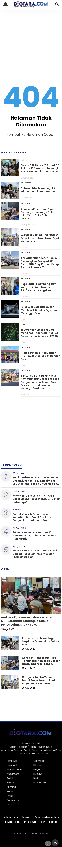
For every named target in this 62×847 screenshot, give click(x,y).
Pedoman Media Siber (47, 817)
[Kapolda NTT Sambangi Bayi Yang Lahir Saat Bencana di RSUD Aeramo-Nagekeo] (10, 293)
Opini (10, 804)
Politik (10, 778)
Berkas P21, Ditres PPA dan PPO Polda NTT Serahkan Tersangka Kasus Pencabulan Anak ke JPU (40, 168)
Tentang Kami (10, 817)
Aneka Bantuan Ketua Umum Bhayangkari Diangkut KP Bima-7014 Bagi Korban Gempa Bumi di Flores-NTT (40, 262)
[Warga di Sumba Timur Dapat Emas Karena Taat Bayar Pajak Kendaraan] (10, 244)
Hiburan (38, 765)
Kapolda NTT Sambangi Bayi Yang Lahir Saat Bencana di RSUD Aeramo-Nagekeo (38, 287)
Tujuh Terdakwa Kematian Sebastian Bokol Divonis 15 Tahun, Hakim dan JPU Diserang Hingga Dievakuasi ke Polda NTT (36, 482)
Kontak (53, 822)
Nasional (12, 765)
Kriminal (11, 787)
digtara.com (28, 833)
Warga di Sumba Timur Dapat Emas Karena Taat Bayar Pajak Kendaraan (40, 238)
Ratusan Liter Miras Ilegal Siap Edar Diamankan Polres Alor (40, 190)
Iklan (42, 822)
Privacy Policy (12, 822)
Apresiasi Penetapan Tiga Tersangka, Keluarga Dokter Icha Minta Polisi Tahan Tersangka (38, 213)
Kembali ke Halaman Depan (31, 134)
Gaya (23, 324)
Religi (10, 796)
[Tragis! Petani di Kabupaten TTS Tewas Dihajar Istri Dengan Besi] (10, 362)
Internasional (14, 769)
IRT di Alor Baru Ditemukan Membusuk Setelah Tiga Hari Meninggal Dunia (39, 310)
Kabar (10, 791)
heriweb (43, 833)
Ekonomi (12, 782)
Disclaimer (30, 822)
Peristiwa (12, 761)
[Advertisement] (31, 42)
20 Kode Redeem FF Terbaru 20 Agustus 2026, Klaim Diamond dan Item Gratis (34, 535)
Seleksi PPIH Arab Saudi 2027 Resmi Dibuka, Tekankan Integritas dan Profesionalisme (35, 554)
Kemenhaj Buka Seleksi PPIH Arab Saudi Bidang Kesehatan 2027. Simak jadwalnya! (36, 499)
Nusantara (26, 182)
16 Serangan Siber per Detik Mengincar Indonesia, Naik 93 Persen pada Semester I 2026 (39, 333)
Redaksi (26, 817)
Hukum (24, 159)
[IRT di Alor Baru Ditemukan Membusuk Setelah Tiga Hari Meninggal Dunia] (10, 316)
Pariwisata (13, 800)
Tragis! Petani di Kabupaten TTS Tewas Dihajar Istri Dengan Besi (40, 356)
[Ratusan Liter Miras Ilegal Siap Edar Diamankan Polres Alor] (10, 197)
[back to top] (55, 842)
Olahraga (39, 761)
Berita (36, 778)
